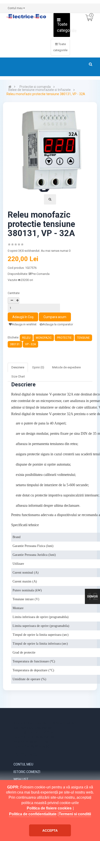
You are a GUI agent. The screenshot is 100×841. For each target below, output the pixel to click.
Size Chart (18, 376)
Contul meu (23, 764)
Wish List (20, 779)
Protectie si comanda (35, 86)
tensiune (83, 337)
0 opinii (12, 250)
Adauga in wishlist (24, 324)
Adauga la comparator (58, 324)
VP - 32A (30, 344)
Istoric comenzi (26, 772)
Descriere (17, 367)
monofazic (44, 337)
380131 (15, 344)
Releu (26, 337)
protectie (64, 337)
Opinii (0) (38, 367)
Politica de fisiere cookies (49, 808)
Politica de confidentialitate (33, 814)
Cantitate (14, 293)
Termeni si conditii (75, 814)
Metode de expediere (66, 367)
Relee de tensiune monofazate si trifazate (39, 89)
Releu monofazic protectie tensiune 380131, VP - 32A (46, 94)
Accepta (50, 830)
